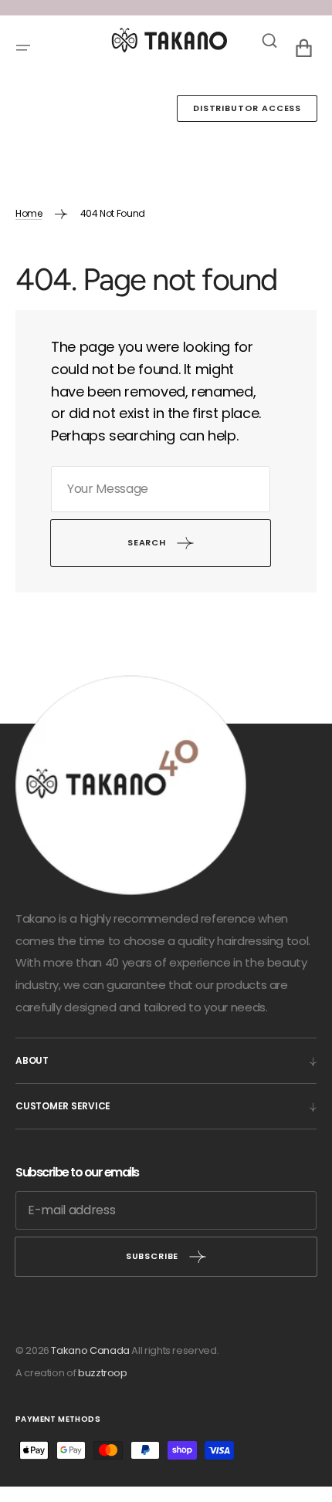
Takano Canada (90, 1350)
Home (28, 213)
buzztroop (102, 1372)
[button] (23, 48)
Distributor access (247, 108)
